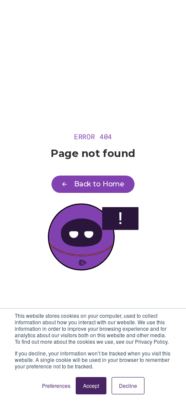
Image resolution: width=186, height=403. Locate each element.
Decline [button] (128, 385)
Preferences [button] (56, 385)
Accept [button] (91, 385)
